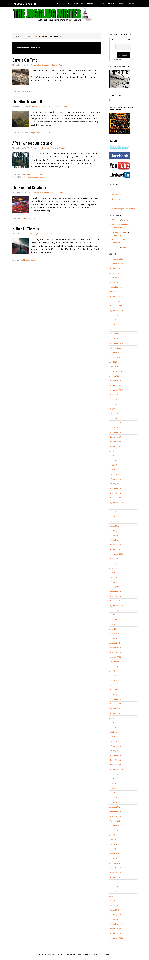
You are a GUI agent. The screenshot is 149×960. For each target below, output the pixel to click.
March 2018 (114, 474)
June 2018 (113, 460)
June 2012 (113, 783)
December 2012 (115, 755)
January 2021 (114, 338)
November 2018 (115, 437)
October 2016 (115, 549)
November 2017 (115, 493)
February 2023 (115, 278)
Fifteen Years (115, 194)
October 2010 (115, 877)
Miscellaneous (29, 218)
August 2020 (114, 357)
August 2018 (114, 451)
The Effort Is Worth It (27, 101)
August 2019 (114, 395)
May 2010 (113, 900)
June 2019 (113, 404)
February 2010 (115, 914)
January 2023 (114, 282)
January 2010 (114, 919)
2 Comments (57, 192)
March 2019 (114, 418)
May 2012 (113, 788)
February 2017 (115, 530)
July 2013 (113, 722)
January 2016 (114, 587)
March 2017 (114, 526)
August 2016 (114, 559)
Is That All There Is (25, 229)
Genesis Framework (84, 954)
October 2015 (115, 601)
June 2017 (113, 512)
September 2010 (116, 882)
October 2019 (115, 385)
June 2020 (113, 367)
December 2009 (116, 924)
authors (26, 132)
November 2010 (116, 872)
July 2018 (113, 456)
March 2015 (114, 633)
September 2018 (116, 446)
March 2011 (114, 854)
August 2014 (114, 666)
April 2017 (113, 521)
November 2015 (115, 596)
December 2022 (116, 287)
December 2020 (116, 343)
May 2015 (113, 624)
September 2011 (116, 826)
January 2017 (114, 535)
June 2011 (113, 840)
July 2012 (113, 779)
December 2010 (115, 868)
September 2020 (116, 352)
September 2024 (116, 263)
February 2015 (115, 638)
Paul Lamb (113, 220)
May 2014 (113, 680)
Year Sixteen (114, 190)
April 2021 (113, 329)
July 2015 (112, 615)
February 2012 (115, 802)
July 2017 (112, 507)
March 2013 (114, 741)
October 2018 (115, 441)
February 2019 (115, 423)
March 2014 (114, 690)
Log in (107, 954)
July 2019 (113, 399)
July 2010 (113, 891)
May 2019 (113, 409)
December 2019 (115, 381)
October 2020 (115, 348)
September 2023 (116, 268)
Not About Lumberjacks (34, 177)
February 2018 (115, 479)
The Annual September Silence (122, 208)
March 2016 (114, 577)
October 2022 (115, 292)
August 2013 (114, 718)
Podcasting (28, 174)
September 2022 (116, 296)
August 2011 (114, 830)
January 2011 (114, 863)
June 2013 (113, 727)
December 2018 (115, 432)
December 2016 (115, 540)
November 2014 (116, 652)
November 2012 (115, 760)
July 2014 (113, 671)
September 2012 (116, 769)
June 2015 (113, 619)
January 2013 (114, 751)
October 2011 (115, 821)
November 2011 (115, 816)
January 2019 (114, 427)
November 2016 (115, 544)
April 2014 (113, 685)
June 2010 (113, 896)
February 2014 (115, 694)
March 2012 (114, 797)
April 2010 (113, 905)
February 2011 (115, 858)
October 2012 (115, 765)
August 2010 (114, 886)
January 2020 (114, 376)
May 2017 (113, 516)
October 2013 (115, 708)
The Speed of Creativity (29, 187)
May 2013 (113, 732)
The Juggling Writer (24, 3)
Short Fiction (39, 174)
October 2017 (115, 498)
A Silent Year (114, 199)
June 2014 (113, 676)
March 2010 (114, 910)
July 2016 (113, 563)
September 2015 (116, 605)
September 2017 (116, 502)
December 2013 (115, 699)
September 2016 (116, 554)
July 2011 (112, 835)
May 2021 (113, 324)
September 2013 (116, 713)
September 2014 (116, 662)
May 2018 (113, 465)
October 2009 (115, 933)
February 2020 (115, 371)
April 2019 (113, 413)
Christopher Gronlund (118, 225)
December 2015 (115, 591)
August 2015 (114, 610)
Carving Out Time (24, 60)
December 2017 (115, 488)
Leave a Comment (59, 65)
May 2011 (113, 844)
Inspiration (28, 91)
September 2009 (116, 938)
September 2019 (116, 390)
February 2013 (115, 746)
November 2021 (115, 306)
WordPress (98, 954)
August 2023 (114, 273)
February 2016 (115, 582)
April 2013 (113, 737)
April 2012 (113, 793)
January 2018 (114, 484)
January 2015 (114, 643)
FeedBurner (128, 59)
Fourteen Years (115, 204)
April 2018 (113, 470)
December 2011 (115, 811)
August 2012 (114, 774)
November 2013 (115, 704)
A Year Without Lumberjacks (32, 143)
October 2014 (115, 657)
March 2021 (114, 334)
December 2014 (115, 648)
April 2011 (113, 849)
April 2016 (113, 573)
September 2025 (116, 259)
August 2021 (114, 315)
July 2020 (113, 362)
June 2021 (113, 320)
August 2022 (114, 301)
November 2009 (116, 929)
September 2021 (116, 310)
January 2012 (114, 807)
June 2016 (113, 568)
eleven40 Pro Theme (64, 954)
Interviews (45, 132)
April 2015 (113, 629)
